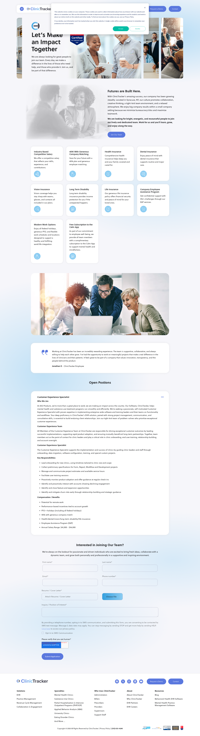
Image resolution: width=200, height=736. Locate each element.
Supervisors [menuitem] (99, 710)
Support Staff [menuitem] (100, 714)
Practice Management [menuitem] (26, 699)
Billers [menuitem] (97, 699)
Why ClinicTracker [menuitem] (134, 699)
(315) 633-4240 (117, 728)
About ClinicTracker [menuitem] (135, 695)
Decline (137, 29)
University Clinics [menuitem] (61, 713)
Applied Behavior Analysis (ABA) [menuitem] (68, 709)
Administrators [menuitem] (100, 695)
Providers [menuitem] (98, 706)
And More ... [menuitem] (59, 721)
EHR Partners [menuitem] (132, 703)
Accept (120, 29)
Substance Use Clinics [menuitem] (63, 699)
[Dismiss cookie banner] (145, 8)
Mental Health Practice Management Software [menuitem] (165, 704)
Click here (46, 628)
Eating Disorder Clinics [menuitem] (64, 717)
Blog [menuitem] (157, 695)
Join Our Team (116, 135)
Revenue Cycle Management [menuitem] (29, 703)
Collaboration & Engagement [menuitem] (29, 706)
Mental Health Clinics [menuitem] (63, 695)
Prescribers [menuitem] (99, 703)
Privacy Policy (105, 728)
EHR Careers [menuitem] (132, 706)
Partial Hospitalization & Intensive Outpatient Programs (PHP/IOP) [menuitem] (69, 704)
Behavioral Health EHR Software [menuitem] (169, 699)
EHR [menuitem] (18, 695)
